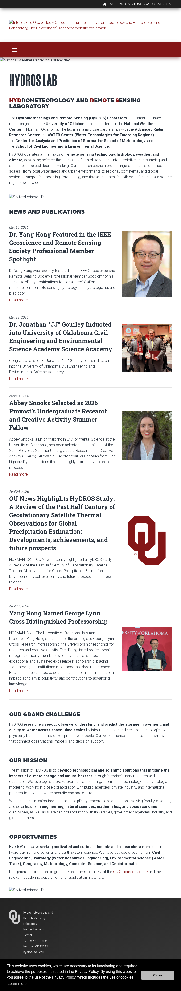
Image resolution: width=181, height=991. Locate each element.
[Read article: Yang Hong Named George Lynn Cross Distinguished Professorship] (147, 648)
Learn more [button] (17, 984)
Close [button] (157, 975)
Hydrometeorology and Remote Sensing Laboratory (38, 918)
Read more (18, 300)
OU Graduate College (130, 872)
